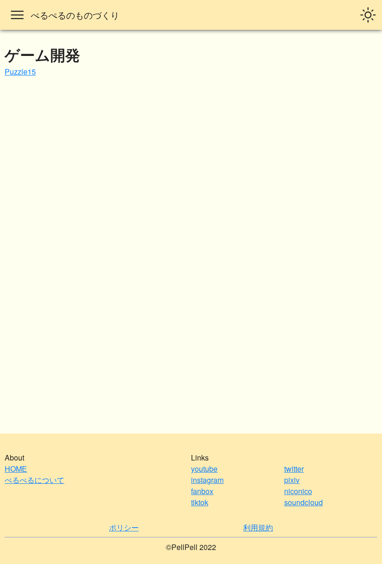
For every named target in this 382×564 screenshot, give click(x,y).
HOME (16, 468)
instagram (207, 480)
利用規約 (258, 527)
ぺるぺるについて (34, 480)
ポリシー (124, 527)
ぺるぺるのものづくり (75, 14)
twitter (294, 468)
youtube (204, 468)
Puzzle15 (20, 71)
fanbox (202, 491)
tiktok (199, 502)
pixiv (292, 480)
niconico (298, 491)
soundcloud (303, 502)
